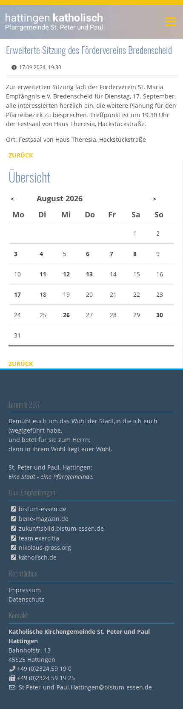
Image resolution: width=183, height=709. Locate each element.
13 (89, 274)
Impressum (25, 590)
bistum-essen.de (42, 509)
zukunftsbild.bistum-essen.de (61, 528)
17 (17, 294)
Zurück (21, 155)
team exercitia (39, 538)
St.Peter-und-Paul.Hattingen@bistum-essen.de (85, 687)
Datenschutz (26, 599)
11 (43, 274)
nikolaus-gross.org (45, 547)
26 (66, 315)
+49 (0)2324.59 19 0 (44, 668)
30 (159, 315)
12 (66, 274)
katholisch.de (38, 557)
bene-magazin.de (44, 519)
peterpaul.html (54, 22)
